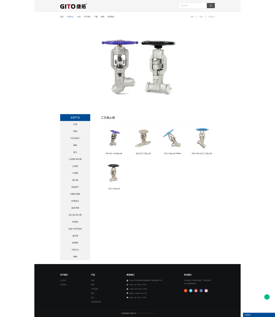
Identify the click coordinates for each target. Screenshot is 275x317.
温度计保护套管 (75, 229)
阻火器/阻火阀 (75, 215)
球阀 (75, 131)
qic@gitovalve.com (140, 293)
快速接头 (75, 201)
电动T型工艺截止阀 (143, 153)
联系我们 (111, 17)
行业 (79, 17)
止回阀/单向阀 (75, 159)
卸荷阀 (75, 222)
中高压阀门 (75, 138)
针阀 (75, 124)
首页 (62, 17)
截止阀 (75, 180)
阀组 (75, 145)
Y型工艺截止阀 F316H (172, 153)
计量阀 (75, 173)
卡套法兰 (75, 250)
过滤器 (75, 166)
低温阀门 (75, 187)
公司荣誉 (63, 285)
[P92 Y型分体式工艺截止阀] (202, 137)
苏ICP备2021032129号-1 (145, 313)
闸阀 (75, 256)
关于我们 (87, 17)
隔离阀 (75, 243)
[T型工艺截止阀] (114, 173)
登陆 (192, 17)
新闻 (102, 17)
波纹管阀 (75, 208)
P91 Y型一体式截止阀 (114, 153)
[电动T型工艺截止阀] (143, 137)
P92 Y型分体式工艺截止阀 (202, 153)
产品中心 (70, 17)
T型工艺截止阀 (114, 189)
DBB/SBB (75, 194)
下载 (96, 17)
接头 (75, 152)
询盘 (201, 17)
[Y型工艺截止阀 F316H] (173, 137)
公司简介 (63, 280)
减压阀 (75, 236)
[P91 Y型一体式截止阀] (114, 137)
